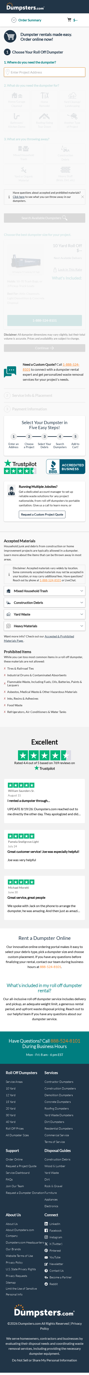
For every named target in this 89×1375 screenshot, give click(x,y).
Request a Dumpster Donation (25, 1192)
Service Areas (14, 1081)
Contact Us (56, 1270)
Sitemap (11, 1282)
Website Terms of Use (19, 1255)
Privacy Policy (14, 1262)
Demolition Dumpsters (58, 1095)
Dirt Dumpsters (54, 1122)
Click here (19, 196)
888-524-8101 (50, 967)
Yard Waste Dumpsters (58, 1115)
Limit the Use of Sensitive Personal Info (21, 1291)
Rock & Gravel (53, 1186)
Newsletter (56, 1264)
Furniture (50, 1192)
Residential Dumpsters (58, 1128)
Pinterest (55, 1250)
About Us (12, 1224)
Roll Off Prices (15, 1128)
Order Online (14, 1159)
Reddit (53, 1284)
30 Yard (11, 1115)
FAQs (9, 1179)
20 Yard (11, 1108)
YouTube (54, 1257)
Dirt (47, 1179)
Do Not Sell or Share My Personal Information (44, 1360)
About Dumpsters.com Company (20, 1232)
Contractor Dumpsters (58, 1081)
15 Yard (11, 1101)
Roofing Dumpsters (56, 1108)
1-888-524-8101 (44, 320)
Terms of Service (54, 1142)
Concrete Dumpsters (57, 1101)
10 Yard (11, 1088)
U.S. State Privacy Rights (21, 1269)
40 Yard (11, 1122)
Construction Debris (57, 1159)
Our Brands (13, 1249)
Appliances (51, 1199)
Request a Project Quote (21, 1166)
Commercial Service (56, 1135)
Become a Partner (60, 1277)
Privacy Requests (16, 1276)
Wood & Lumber (54, 1166)
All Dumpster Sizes (17, 1135)
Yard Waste (51, 1172)
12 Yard (11, 1095)
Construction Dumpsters (60, 1088)
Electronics (51, 1206)
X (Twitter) (55, 1244)
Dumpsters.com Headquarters (25, 1242)
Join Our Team (15, 1186)
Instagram (55, 1237)
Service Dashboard (18, 1172)
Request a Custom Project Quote (42, 514)
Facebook (55, 1230)
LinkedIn (54, 1224)
